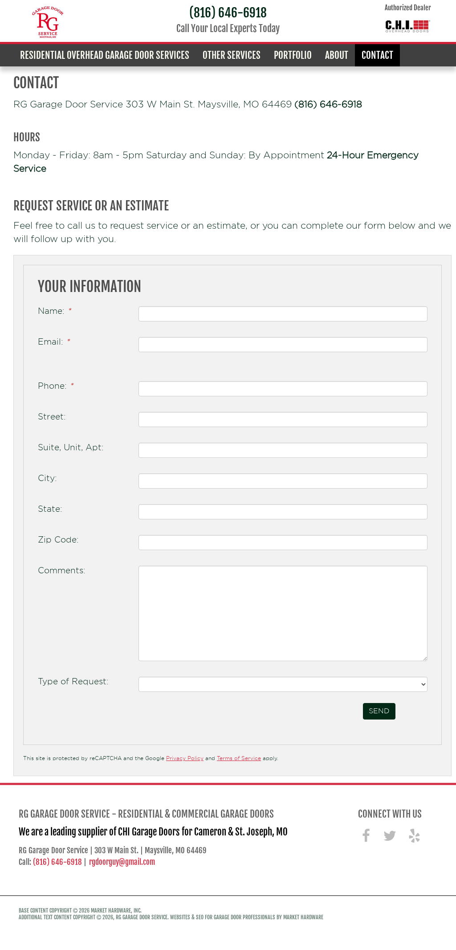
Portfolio (293, 55)
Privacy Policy (185, 758)
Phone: (55, 385)
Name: (54, 310)
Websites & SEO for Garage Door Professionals (222, 917)
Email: (53, 341)
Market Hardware (303, 917)
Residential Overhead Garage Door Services (104, 55)
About (336, 55)
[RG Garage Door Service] (48, 22)
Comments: (62, 570)
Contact (377, 55)
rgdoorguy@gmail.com (122, 862)
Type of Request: (73, 681)
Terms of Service (239, 758)
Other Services (232, 55)
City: (47, 477)
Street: (52, 416)
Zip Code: (58, 539)
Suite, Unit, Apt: (71, 447)
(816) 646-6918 (228, 13)
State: (50, 508)
